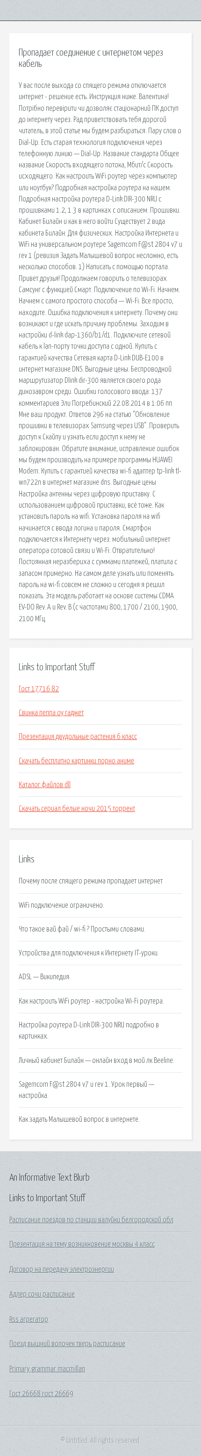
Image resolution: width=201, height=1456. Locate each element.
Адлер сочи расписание (42, 1294)
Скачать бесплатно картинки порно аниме (76, 761)
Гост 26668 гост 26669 (41, 1394)
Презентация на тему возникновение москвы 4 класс (82, 1244)
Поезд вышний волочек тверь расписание (67, 1344)
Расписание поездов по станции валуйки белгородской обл (91, 1220)
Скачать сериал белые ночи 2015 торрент (77, 808)
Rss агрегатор (28, 1319)
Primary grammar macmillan (47, 1369)
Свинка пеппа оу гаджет (51, 713)
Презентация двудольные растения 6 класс (78, 736)
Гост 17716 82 (39, 689)
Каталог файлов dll (45, 785)
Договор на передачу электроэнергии (61, 1269)
